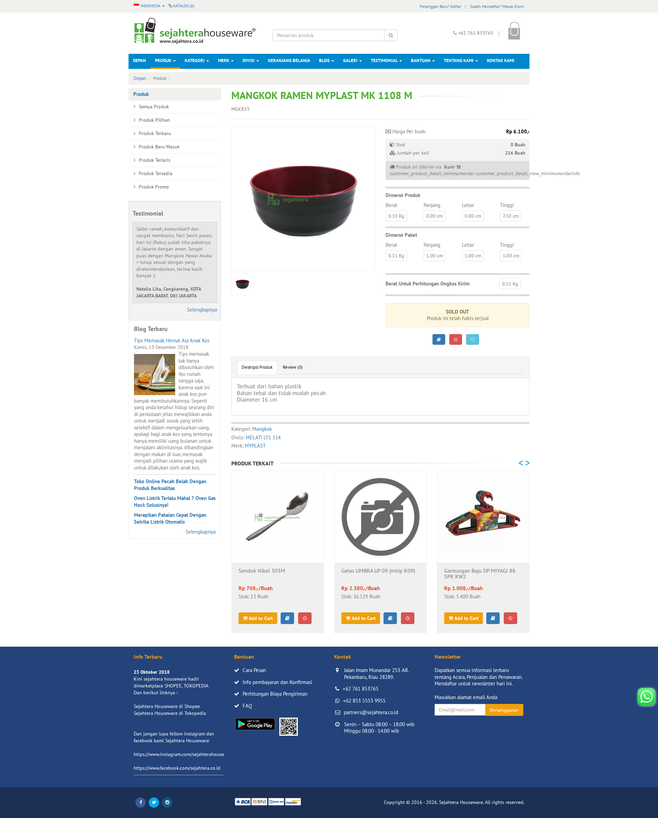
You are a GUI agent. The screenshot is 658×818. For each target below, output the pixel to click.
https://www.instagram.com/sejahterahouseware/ (185, 754)
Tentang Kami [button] (459, 60)
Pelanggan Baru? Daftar (440, 6)
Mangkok (262, 429)
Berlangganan (504, 710)
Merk (224, 60)
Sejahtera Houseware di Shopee (167, 706)
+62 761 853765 (360, 688)
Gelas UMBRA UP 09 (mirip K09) (378, 571)
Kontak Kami (500, 60)
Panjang (432, 205)
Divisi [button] (249, 60)
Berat (391, 205)
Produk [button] (163, 60)
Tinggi (507, 205)
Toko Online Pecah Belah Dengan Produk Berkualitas (170, 484)
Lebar (468, 205)
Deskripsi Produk (257, 367)
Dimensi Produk (403, 195)
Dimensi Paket (401, 235)
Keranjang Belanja (289, 60)
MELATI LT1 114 (263, 437)
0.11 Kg (396, 256)
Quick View (277, 551)
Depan (139, 60)
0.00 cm (434, 216)
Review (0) (293, 367)
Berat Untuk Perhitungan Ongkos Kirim (428, 283)
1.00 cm (434, 256)
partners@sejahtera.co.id (371, 712)
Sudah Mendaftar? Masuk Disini (497, 6)
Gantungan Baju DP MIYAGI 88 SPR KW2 (479, 574)
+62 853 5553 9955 (364, 700)
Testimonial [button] (385, 60)
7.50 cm (511, 216)
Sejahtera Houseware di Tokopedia (170, 713)
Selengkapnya (202, 309)
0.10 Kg (396, 216)
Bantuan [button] (421, 60)
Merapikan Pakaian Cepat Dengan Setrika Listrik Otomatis (170, 518)
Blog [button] (325, 60)
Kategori (195, 60)
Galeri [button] (350, 60)
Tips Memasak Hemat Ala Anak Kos (171, 340)
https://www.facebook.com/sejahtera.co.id (177, 768)
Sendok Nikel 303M (262, 571)
